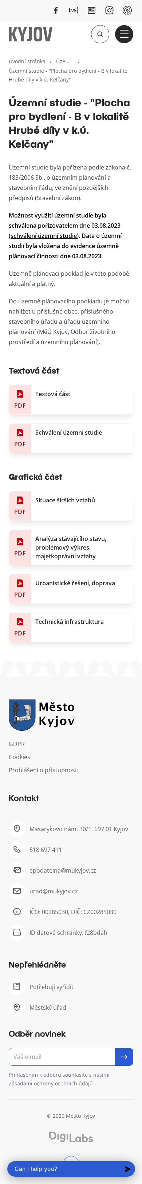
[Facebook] (56, 10)
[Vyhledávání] (100, 34)
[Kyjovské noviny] (92, 10)
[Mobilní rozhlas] (127, 10)
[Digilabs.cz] (71, 1137)
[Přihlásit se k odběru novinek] (124, 1057)
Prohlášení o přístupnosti (44, 770)
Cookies (19, 757)
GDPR (17, 744)
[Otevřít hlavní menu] (124, 34)
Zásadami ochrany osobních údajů (51, 1083)
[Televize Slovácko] (74, 10)
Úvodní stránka (27, 61)
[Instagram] (109, 10)
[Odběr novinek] (71, 1057)
